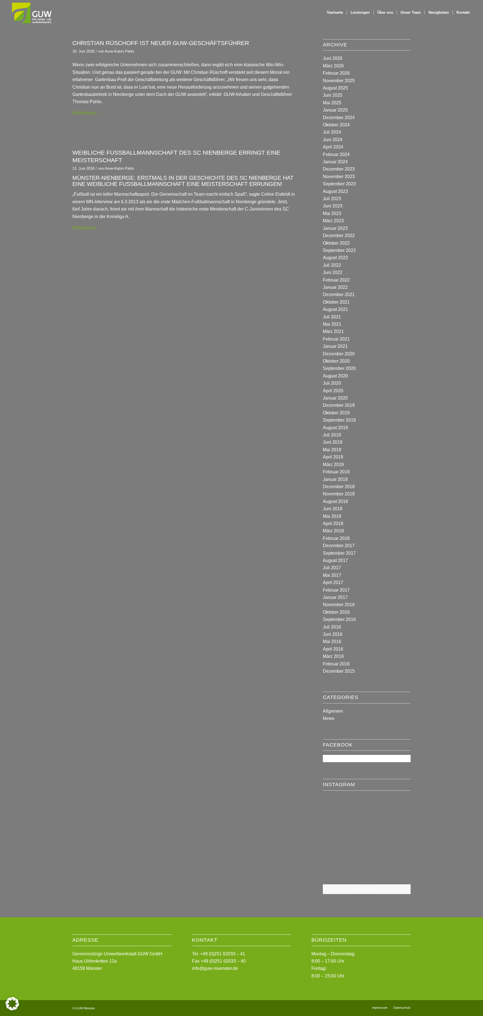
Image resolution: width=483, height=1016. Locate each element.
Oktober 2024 (336, 124)
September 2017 (339, 553)
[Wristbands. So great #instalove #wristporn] (396, 839)
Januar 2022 (335, 287)
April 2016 (333, 649)
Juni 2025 (332, 95)
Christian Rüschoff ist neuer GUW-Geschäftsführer (160, 43)
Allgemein (333, 711)
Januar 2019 (335, 479)
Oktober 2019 (336, 412)
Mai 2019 (332, 449)
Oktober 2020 (336, 361)
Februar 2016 (336, 663)
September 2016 (339, 619)
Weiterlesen (84, 112)
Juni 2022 (332, 272)
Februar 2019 (336, 471)
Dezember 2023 (339, 169)
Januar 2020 (335, 398)
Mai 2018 (332, 516)
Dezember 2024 (339, 117)
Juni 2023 (332, 206)
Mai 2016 (332, 641)
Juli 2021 (332, 317)
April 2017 (333, 582)
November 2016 (339, 604)
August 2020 (335, 376)
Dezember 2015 (339, 671)
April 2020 (333, 390)
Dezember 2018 (339, 486)
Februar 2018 (336, 538)
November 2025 (339, 80)
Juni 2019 (332, 442)
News (328, 718)
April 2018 (333, 523)
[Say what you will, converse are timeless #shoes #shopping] (367, 869)
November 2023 (339, 176)
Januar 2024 (335, 161)
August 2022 (335, 257)
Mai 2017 (332, 575)
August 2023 (335, 191)
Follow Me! (367, 889)
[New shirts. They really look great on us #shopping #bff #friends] (337, 809)
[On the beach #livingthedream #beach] (367, 840)
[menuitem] (335, 12)
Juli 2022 (332, 265)
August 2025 (335, 88)
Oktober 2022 (336, 243)
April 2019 (333, 457)
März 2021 (333, 331)
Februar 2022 (336, 280)
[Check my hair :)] (396, 869)
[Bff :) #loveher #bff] (337, 839)
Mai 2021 (332, 324)
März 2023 (333, 220)
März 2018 (333, 530)
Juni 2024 (332, 139)
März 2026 (333, 65)
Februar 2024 (336, 154)
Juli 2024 (332, 132)
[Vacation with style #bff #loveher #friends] (367, 809)
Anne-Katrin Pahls (119, 51)
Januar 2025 (335, 110)
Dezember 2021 (339, 294)
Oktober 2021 (336, 302)
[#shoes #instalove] (337, 869)
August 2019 (335, 427)
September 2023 (339, 183)
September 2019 (339, 420)
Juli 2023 (332, 198)
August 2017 (335, 560)
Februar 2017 (336, 590)
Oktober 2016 (336, 612)
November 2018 (339, 494)
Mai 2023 (332, 213)
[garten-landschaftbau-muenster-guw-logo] (31, 12)
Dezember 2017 (339, 545)
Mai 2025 (332, 102)
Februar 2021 (336, 339)
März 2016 (333, 656)
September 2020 (339, 368)
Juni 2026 (332, 58)
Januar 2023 (335, 228)
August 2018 (335, 501)
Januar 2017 (335, 597)
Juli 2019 (332, 435)
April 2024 (333, 147)
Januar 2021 (335, 346)
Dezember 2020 (339, 353)
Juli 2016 (332, 627)
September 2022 (339, 250)
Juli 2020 (332, 383)
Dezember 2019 (339, 405)
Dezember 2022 (339, 235)
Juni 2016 (332, 634)
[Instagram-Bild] (396, 809)
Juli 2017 (332, 567)
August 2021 (335, 309)
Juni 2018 (332, 508)
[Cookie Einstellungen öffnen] (12, 1008)
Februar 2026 (336, 73)
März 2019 (333, 464)
